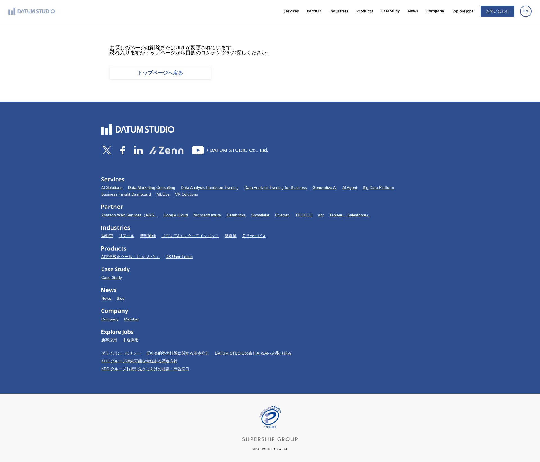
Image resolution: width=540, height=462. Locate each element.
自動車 (107, 236)
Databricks (236, 215)
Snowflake (260, 215)
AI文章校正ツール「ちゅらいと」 (130, 257)
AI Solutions (111, 187)
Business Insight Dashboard (126, 194)
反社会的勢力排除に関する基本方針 (177, 353)
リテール (126, 236)
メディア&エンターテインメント (190, 236)
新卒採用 (109, 340)
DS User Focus (179, 257)
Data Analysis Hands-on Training (210, 187)
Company (109, 319)
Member (131, 319)
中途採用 (130, 340)
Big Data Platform (378, 187)
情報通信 (148, 236)
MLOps (163, 194)
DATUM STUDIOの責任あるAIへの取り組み (253, 353)
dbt (321, 215)
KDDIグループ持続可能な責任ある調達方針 (139, 361)
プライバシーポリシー (121, 353)
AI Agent (349, 187)
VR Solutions (186, 194)
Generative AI (324, 187)
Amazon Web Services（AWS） (129, 215)
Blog (121, 298)
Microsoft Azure (207, 215)
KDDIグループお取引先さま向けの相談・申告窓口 (145, 369)
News (106, 298)
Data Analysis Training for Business (275, 187)
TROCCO (303, 215)
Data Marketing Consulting (151, 187)
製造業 (231, 236)
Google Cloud (175, 215)
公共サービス (254, 236)
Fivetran (282, 215)
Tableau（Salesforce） (349, 215)
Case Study (111, 277)
